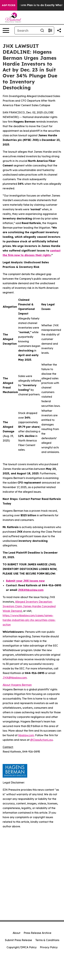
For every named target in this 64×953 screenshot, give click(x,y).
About (16, 933)
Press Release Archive (37, 933)
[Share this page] (59, 30)
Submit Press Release (18, 940)
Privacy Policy (49, 947)
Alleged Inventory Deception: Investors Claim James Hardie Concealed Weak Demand (29, 606)
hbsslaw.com (26, 735)
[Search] (42, 30)
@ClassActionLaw (41, 739)
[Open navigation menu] (6, 30)
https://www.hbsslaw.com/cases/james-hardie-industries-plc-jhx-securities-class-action (29, 620)
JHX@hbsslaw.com (15, 677)
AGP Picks (8, 5)
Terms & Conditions (47, 940)
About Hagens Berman (17, 684)
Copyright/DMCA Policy (22, 947)
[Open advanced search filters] (50, 30)
